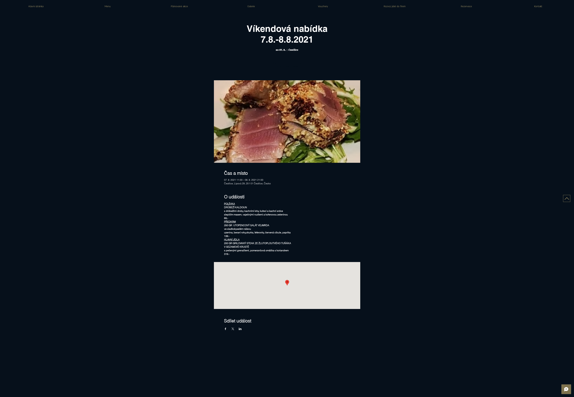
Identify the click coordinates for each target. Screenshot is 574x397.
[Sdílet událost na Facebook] (225, 329)
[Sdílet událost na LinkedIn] (240, 329)
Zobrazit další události (287, 66)
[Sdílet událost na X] (232, 329)
